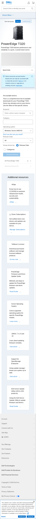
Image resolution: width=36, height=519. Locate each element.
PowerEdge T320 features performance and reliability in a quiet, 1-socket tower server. (16, 49)
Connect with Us (7, 428)
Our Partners (6, 453)
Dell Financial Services (10, 475)
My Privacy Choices (9, 496)
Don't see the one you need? (13, 134)
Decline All (22, 516)
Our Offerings (6, 444)
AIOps (12, 202)
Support (4, 423)
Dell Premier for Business (11, 470)
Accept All (30, 516)
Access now (14, 259)
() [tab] (16, 161)
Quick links (6, 70)
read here (19, 85)
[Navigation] (2, 2)
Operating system (9, 127)
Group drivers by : (9, 145)
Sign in (20, 81)
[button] (28, 3)
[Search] (30, 113)
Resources (5, 458)
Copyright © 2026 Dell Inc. (11, 482)
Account (4, 419)
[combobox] (18, 8)
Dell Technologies (8, 466)
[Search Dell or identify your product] (32, 8)
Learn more (14, 321)
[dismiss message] (32, 76)
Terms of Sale (6, 487)
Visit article (14, 346)
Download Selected (12, 154)
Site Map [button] (5, 432)
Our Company (6, 449)
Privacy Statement (8, 491)
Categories (10, 149)
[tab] (18, 166)
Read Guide (14, 291)
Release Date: (8, 137)
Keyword (6, 109)
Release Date (24, 145)
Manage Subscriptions (17, 229)
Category (6, 118)
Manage (3, 516)
